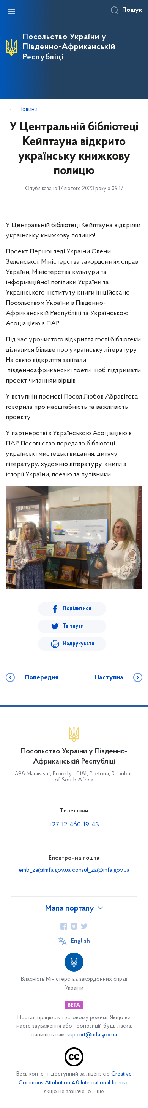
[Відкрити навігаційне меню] (11, 11)
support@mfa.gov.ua (92, 1035)
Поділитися (77, 609)
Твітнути (73, 626)
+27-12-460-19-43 (74, 824)
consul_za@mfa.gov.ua (100, 870)
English (80, 941)
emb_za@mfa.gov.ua (45, 870)
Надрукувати (78, 644)
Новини (28, 109)
